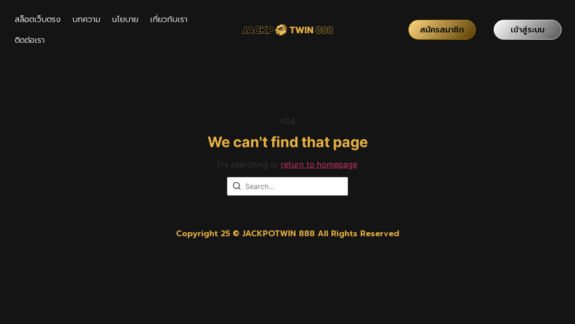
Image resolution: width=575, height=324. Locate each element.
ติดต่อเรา (29, 40)
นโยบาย (125, 19)
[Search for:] (287, 186)
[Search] (236, 187)
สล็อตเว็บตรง (38, 19)
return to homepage (319, 164)
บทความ (86, 19)
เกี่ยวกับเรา (168, 19)
